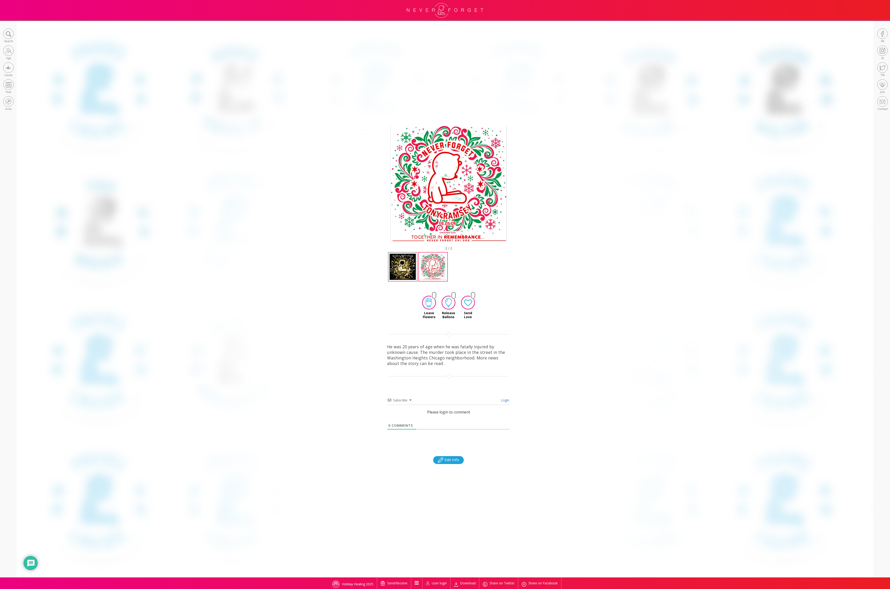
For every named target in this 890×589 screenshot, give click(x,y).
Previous (383, 188)
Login (504, 400)
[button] (8, 36)
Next (514, 188)
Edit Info (451, 459)
